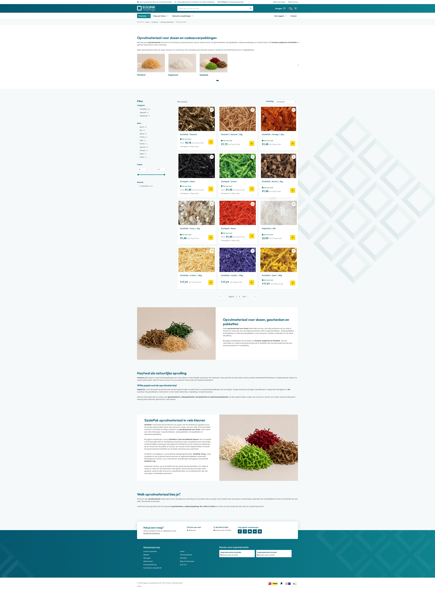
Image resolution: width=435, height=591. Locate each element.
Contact (293, 16)
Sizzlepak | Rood (228, 228)
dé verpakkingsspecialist (232, 2)
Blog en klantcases (187, 561)
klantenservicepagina (151, 533)
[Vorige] (221, 297)
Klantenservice (293, 2)
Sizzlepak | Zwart (187, 181)
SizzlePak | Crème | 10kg (191, 275)
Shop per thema (159, 16)
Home (147, 22)
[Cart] (295, 8)
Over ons (183, 564)
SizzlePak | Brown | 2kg (272, 181)
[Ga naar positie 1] (217, 80)
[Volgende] (255, 297)
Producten (142, 16)
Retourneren (148, 561)
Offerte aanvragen (279, 2)
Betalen (146, 555)
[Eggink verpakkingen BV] (146, 8)
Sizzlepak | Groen (229, 181)
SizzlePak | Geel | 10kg (272, 275)
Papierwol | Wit (269, 228)
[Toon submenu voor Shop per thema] (167, 16)
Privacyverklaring (149, 564)
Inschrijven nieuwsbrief (152, 568)
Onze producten (186, 555)
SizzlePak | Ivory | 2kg (190, 228)
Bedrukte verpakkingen (181, 16)
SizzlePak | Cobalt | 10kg (232, 275)
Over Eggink (279, 16)
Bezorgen (147, 558)
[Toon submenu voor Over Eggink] (286, 16)
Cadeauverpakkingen (167, 22)
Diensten (183, 558)
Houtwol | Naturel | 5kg (231, 134)
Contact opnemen (150, 551)
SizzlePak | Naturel (188, 134)
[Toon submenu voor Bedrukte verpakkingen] (193, 16)
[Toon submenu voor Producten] (148, 16)
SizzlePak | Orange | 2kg (273, 134)
